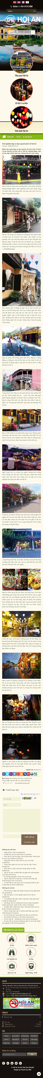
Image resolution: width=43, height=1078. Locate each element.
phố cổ (6, 1039)
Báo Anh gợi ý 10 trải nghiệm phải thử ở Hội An (20, 895)
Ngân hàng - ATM (31, 973)
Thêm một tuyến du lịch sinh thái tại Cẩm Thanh (20, 864)
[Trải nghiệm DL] (12, 954)
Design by (22, 1070)
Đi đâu (31, 959)
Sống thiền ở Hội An (10, 852)
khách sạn (6, 1043)
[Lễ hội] (12, 940)
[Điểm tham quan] (31, 940)
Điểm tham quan (31, 945)
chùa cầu (24, 1039)
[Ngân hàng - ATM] (31, 968)
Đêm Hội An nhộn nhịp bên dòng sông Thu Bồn (20, 868)
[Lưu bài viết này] (35, 774)
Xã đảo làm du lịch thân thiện (14, 854)
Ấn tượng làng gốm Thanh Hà (14, 877)
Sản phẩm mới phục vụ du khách (15, 917)
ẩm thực (34, 1043)
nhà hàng (15, 1043)
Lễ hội (12, 945)
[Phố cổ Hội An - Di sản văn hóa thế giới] (21, 21)
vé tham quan (25, 1036)
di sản (24, 1043)
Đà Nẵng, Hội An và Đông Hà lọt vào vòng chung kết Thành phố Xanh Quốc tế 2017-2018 (20, 904)
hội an (6, 1036)
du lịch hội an (15, 1036)
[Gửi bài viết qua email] (28, 774)
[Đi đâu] (31, 954)
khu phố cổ (34, 1036)
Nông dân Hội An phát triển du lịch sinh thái (19, 860)
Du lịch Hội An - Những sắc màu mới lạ (17, 919)
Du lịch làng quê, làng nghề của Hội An (17, 915)
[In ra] (32, 774)
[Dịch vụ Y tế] (12, 968)
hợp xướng (34, 1039)
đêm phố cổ (15, 1039)
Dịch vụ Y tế (12, 973)
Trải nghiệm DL (12, 959)
